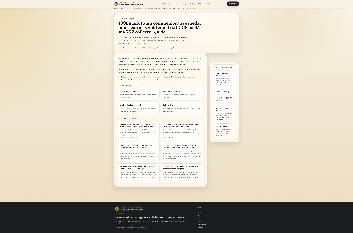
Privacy (200, 219)
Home (116, 8)
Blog (184, 4)
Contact (200, 227)
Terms (200, 222)
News (178, 4)
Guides (200, 4)
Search (208, 4)
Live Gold (162, 4)
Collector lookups (136, 8)
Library (192, 4)
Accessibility (202, 225)
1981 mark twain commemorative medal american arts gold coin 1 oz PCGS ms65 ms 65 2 (170, 8)
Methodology (202, 213)
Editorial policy (202, 216)
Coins (170, 4)
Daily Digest (233, 4)
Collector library (124, 8)
